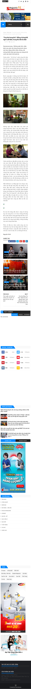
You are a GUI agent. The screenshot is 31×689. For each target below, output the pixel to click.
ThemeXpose (18, 687)
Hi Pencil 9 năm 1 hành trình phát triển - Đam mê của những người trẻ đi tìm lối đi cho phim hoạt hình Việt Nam (19, 423)
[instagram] (26, 1)
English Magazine (6, 510)
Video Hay (4, 530)
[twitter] (21, 1)
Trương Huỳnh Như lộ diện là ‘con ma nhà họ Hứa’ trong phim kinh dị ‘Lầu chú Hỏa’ (15, 255)
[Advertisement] (15, 388)
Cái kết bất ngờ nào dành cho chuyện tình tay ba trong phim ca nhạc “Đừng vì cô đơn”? (19, 435)
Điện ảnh (9, 32)
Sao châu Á (4, 519)
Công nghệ (5, 502)
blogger (14, 314)
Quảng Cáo (8, 440)
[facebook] (19, 1)
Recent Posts (23, 440)
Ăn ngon (4, 499)
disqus (21, 314)
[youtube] (23, 1)
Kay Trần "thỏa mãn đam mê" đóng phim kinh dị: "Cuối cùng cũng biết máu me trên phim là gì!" (15, 286)
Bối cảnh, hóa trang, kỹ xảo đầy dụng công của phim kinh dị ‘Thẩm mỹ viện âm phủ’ (15, 271)
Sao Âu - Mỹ (4, 516)
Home (4, 32)
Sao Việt (4, 521)
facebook (27, 314)
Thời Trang (5, 524)
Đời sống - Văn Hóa (6, 507)
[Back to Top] (16, 685)
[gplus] (28, 1)
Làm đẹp (4, 513)
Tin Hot (4, 527)
